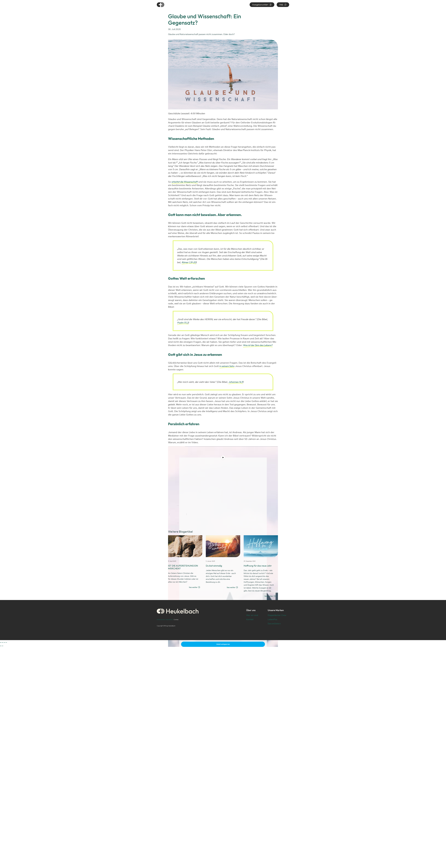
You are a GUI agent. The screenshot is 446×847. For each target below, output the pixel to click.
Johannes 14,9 (235, 381)
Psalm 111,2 (182, 322)
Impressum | (169, 619)
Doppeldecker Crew (277, 615)
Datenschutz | (161, 619)
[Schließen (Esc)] (6, 642)
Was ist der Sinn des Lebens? (258, 345)
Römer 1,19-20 (189, 262)
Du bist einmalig (214, 565)
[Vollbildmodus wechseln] (2, 642)
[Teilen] (4, 642)
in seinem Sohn (226, 366)
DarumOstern (274, 623)
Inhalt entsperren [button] (223, 644)
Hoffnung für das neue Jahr (258, 565)
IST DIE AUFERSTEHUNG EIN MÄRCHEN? (183, 567)
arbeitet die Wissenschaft (185, 181)
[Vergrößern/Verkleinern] (0, 642)
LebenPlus (272, 619)
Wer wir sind (252, 615)
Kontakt (250, 619)
